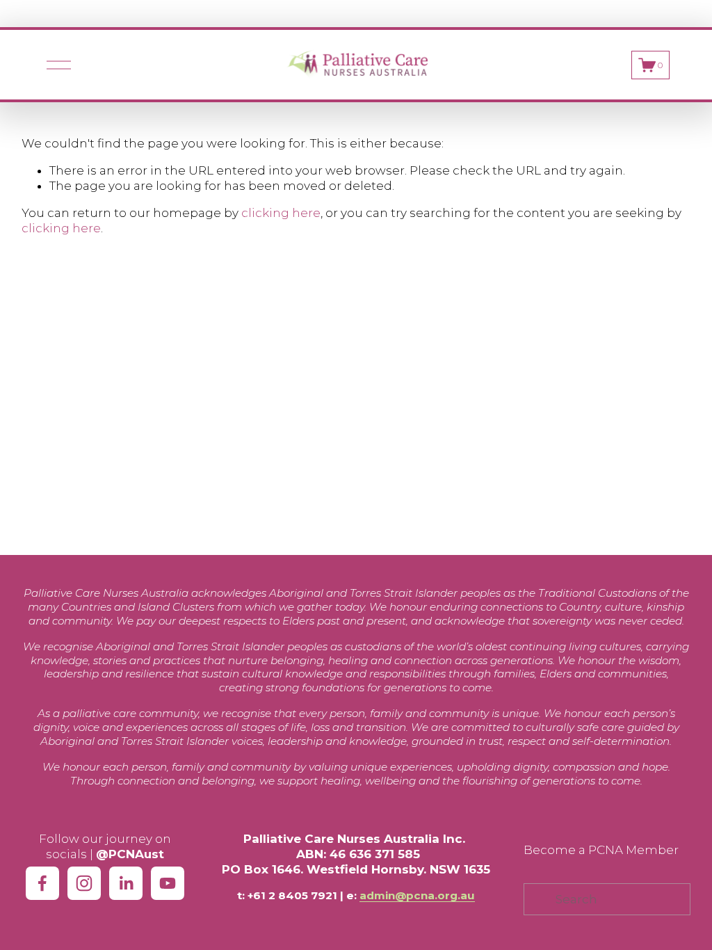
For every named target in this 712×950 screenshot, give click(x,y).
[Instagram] (84, 883)
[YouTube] (167, 883)
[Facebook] (42, 883)
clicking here (281, 213)
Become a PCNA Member (601, 850)
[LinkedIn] (126, 883)
